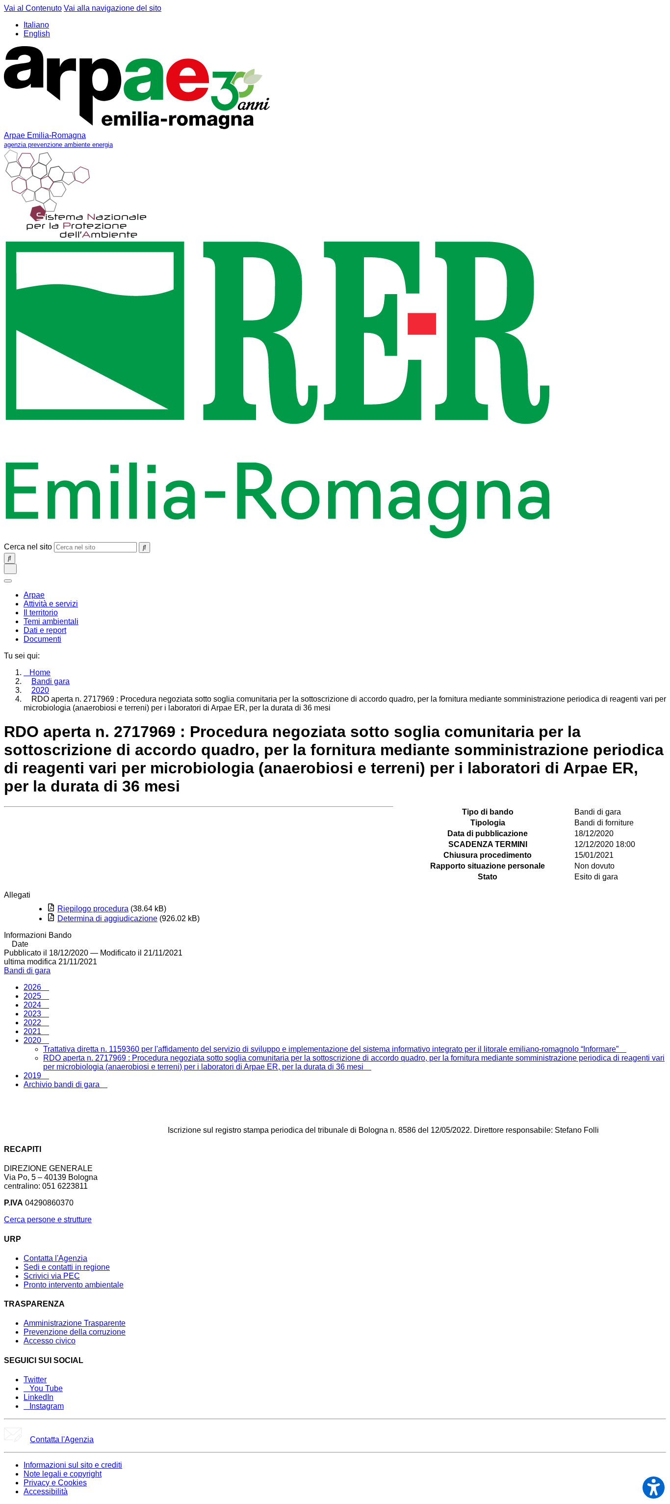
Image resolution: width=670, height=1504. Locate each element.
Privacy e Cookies (55, 1482)
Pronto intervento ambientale (74, 1285)
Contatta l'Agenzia (55, 1258)
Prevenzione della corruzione (75, 1332)
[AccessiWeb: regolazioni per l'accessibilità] (653, 1487)
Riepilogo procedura (93, 908)
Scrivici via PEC (52, 1276)
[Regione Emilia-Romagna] (278, 537)
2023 (33, 1014)
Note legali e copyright (63, 1474)
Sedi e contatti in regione (67, 1267)
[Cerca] (144, 547)
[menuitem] (34, 595)
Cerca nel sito (28, 547)
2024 (33, 1005)
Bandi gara (50, 681)
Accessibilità (46, 1491)
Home (40, 672)
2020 (40, 690)
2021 (33, 1031)
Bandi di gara (27, 970)
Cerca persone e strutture (48, 1219)
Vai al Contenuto (33, 8)
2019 (33, 1075)
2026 (33, 987)
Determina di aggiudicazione (107, 918)
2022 (33, 1022)
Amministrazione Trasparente (75, 1323)
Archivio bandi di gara (63, 1084)
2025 (33, 996)
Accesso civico (50, 1341)
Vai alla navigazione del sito (112, 8)
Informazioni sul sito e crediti (73, 1465)
